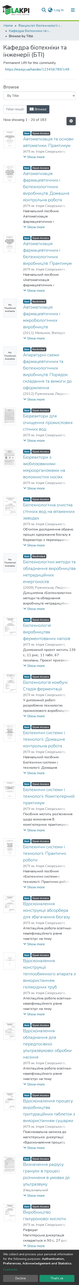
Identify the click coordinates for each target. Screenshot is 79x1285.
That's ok (56, 1278)
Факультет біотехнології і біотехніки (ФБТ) (40, 25)
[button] (50, 10)
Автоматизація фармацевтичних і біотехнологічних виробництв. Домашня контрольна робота (46, 187)
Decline (20, 1278)
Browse (40, 109)
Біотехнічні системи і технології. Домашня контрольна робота (44, 739)
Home (8, 25)
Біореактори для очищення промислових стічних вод (48, 422)
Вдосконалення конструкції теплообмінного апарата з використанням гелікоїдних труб (49, 974)
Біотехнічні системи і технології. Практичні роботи (44, 853)
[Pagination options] (71, 121)
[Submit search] (44, 10)
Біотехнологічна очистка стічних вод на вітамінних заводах (49, 511)
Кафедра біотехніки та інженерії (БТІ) (31, 30)
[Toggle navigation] (73, 10)
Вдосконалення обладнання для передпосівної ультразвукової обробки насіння (47, 1044)
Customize (10, 1269)
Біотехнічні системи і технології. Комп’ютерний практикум (49, 796)
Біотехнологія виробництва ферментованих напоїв (46, 632)
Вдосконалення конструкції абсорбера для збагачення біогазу (46, 910)
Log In (59, 10)
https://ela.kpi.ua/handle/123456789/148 (37, 69)
